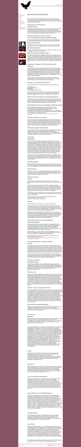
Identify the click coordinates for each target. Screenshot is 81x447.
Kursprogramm (22, 15)
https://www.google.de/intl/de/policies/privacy (36, 198)
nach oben (21, 445)
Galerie (20, 24)
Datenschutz (60, 445)
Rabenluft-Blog (21, 23)
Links (20, 26)
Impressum (55, 445)
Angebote (20, 16)
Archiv (20, 19)
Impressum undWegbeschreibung (22, 28)
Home (20, 14)
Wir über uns (21, 20)
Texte (20, 18)
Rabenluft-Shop (22, 22)
